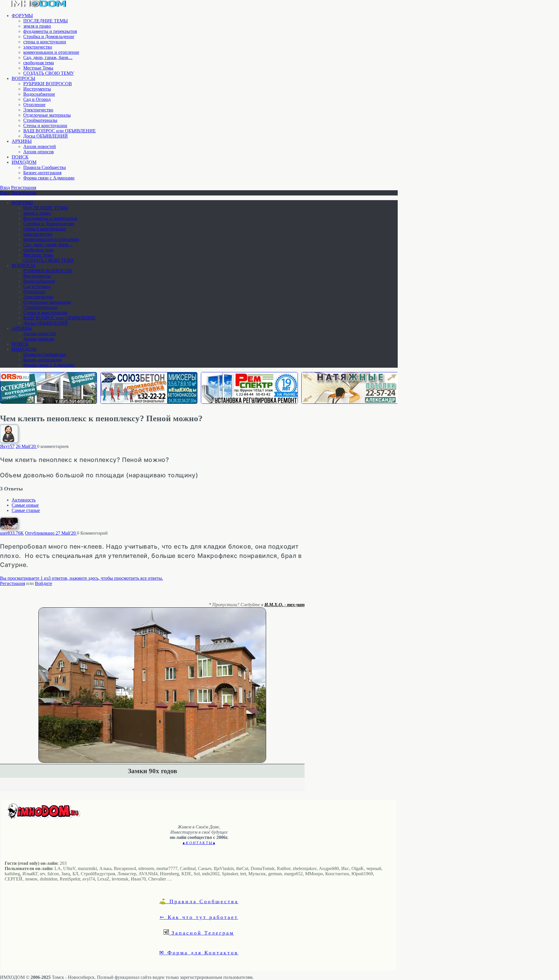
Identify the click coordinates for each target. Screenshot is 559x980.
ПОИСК (20, 156)
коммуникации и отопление (51, 52)
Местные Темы (38, 67)
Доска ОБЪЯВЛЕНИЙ (45, 136)
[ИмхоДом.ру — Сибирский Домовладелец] (38, 5)
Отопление (34, 104)
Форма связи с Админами (49, 177)
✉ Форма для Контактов (198, 952)
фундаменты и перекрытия (50, 31)
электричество (37, 47)
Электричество (38, 109)
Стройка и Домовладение (48, 36)
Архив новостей (39, 146)
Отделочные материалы (47, 115)
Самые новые (25, 505)
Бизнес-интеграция (42, 172)
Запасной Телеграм (201, 932)
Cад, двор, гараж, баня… (47, 57)
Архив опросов (38, 151)
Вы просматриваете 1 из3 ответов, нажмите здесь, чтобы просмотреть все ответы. (81, 578)
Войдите (43, 583)
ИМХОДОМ (24, 162)
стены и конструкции (44, 41)
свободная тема (38, 62)
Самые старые (26, 510)
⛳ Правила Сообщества (198, 901)
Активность (24, 499)
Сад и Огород (37, 99)
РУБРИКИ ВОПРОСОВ (47, 83)
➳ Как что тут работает (199, 916)
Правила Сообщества (44, 167)
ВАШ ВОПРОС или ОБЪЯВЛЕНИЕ (59, 130)
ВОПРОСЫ (23, 78)
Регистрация (23, 187)
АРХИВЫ (22, 141)
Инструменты (37, 88)
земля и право (37, 26)
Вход (5, 187)
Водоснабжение (39, 94)
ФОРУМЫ (22, 15)
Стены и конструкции (45, 125)
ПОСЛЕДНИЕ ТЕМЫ (45, 20)
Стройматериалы (40, 120)
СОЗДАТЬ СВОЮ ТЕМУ (48, 73)
